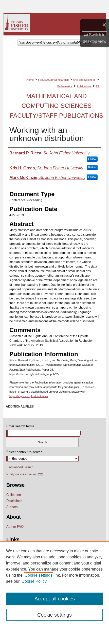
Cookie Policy (34, 581)
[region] (54, 584)
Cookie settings (38, 575)
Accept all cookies (54, 598)
